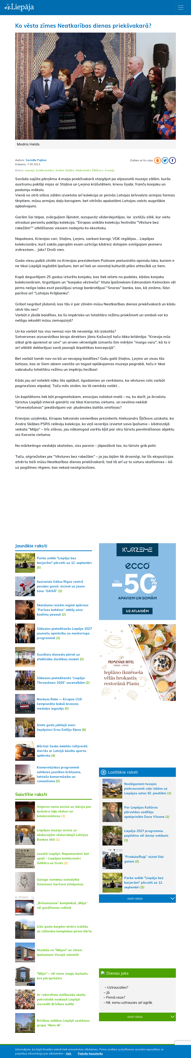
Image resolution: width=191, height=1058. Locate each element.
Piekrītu (83, 1053)
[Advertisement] (95, 506)
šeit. (69, 1053)
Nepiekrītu (96, 1053)
